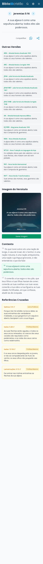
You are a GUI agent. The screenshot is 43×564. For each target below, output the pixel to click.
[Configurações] (33, 4)
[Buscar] (27, 4)
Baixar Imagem (21, 236)
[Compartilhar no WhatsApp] (31, 38)
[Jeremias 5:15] (10, 14)
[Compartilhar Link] (38, 38)
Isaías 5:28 (8, 327)
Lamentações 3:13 (11, 369)
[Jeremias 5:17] (33, 14)
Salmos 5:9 (8, 307)
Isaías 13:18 (8, 349)
